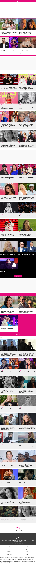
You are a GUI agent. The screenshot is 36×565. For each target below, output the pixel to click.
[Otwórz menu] (0, 0)
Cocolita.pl (9, 549)
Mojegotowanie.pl (9, 552)
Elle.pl (9, 546)
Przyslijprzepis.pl (27, 549)
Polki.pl (27, 546)
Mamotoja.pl (9, 551)
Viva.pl (27, 551)
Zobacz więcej (18, 276)
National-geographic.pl (9, 554)
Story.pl (27, 554)
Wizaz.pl (27, 552)
